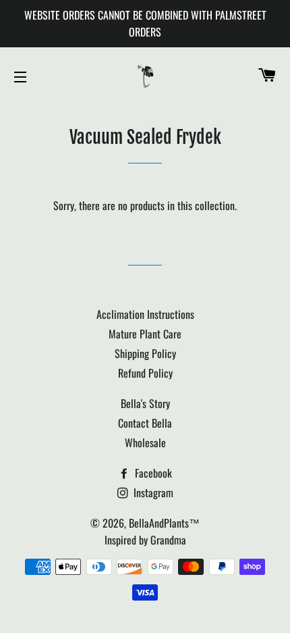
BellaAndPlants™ (164, 523)
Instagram (152, 492)
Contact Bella (145, 423)
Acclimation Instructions (145, 314)
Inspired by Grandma (145, 540)
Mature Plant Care (145, 334)
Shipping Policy (145, 353)
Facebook (152, 473)
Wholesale (145, 442)
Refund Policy (145, 373)
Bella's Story (145, 403)
